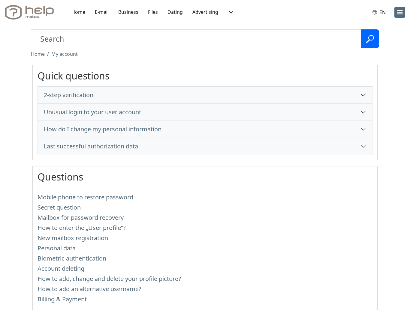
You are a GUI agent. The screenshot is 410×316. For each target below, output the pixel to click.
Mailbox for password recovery (81, 217)
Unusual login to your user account (92, 112)
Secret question (59, 207)
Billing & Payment (62, 299)
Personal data (57, 248)
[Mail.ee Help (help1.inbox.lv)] (31, 12)
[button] (230, 12)
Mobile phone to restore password (85, 197)
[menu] (399, 12)
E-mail (102, 12)
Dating (175, 12)
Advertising (205, 12)
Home (78, 12)
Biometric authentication (72, 258)
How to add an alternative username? (89, 289)
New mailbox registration (73, 238)
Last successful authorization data (91, 146)
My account (64, 54)
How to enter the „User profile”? (82, 228)
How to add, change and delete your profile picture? (109, 279)
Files (153, 12)
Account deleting (61, 268)
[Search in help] (370, 38)
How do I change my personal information (102, 129)
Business (128, 12)
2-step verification (68, 95)
